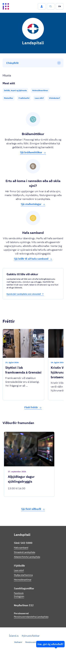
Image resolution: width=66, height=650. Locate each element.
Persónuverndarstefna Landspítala (31, 616)
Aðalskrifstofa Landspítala (27, 556)
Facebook (19, 593)
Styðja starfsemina (23, 575)
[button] (41, 6)
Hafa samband (21, 547)
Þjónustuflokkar (31, 635)
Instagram (19, 596)
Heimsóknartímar (22, 579)
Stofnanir (18, 642)
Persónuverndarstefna (35, 642)
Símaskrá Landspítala (24, 552)
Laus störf (19, 570)
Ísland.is (14, 635)
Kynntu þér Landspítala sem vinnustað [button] (24, 294)
